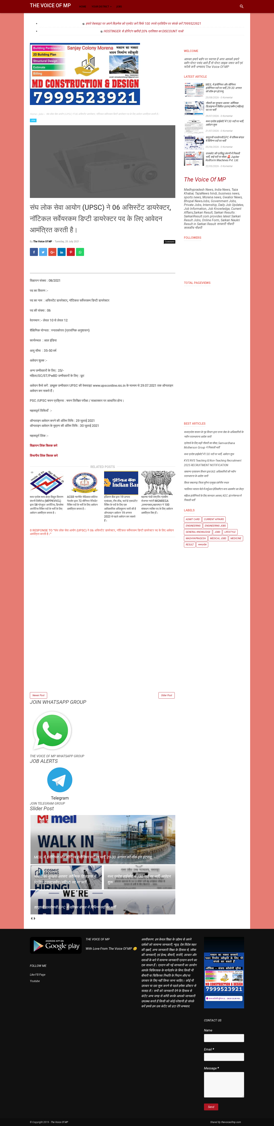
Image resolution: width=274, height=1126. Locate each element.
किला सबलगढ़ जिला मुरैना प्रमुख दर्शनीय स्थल (206, 482)
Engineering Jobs (215, 525)
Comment (170, 241)
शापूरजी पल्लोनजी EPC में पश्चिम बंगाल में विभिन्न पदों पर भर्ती (225, 139)
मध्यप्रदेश (202, 544)
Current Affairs (214, 519)
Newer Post (38, 695)
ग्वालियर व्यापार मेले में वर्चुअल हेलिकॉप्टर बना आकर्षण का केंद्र (214, 489)
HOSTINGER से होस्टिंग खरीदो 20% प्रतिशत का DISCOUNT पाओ (143, 31)
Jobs (33, 120)
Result (190, 544)
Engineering (193, 525)
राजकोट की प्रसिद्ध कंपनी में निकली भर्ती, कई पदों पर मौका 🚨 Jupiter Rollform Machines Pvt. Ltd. (223, 157)
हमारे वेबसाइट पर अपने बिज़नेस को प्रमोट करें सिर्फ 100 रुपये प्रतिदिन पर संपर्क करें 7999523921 (143, 23)
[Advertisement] (102, 663)
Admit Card (193, 519)
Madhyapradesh (196, 538)
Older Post (166, 695)
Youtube (35, 981)
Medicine (235, 538)
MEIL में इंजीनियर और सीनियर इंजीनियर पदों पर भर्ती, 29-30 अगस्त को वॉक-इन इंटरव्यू (224, 88)
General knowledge (198, 532)
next (34, 918)
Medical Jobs (218, 538)
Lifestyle (230, 532)
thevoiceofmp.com (231, 1122)
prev (31, 918)
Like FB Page (37, 974)
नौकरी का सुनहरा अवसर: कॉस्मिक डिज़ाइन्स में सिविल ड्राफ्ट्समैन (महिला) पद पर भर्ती (225, 106)
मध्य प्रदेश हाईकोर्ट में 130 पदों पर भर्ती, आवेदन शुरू (225, 123)
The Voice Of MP (50, 5)
